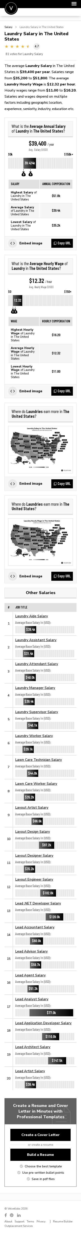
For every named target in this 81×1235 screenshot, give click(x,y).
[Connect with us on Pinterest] (12, 1215)
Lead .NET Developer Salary (38, 903)
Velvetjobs (11, 8)
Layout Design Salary (32, 831)
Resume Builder (63, 1221)
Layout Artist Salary (31, 807)
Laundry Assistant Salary (35, 640)
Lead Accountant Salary (34, 927)
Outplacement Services (18, 1226)
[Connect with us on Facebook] (5, 1215)
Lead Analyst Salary (31, 999)
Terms (30, 1221)
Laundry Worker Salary (34, 736)
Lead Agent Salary (30, 975)
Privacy (41, 1221)
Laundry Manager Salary (35, 688)
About (8, 1221)
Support (19, 1221)
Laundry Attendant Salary (36, 664)
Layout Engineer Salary (34, 879)
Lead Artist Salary (30, 1071)
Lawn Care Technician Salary (38, 760)
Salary (8, 27)
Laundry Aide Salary (31, 616)
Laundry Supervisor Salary (36, 712)
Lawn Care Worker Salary (36, 783)
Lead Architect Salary (32, 1047)
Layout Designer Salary (34, 855)
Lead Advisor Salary (31, 951)
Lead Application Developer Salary (43, 1023)
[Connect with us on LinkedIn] (19, 1215)
